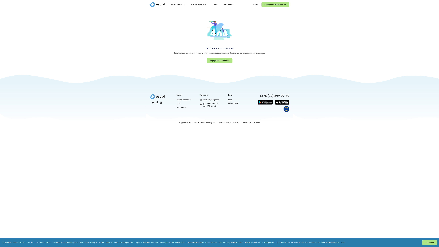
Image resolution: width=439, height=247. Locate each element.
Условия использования (228, 123)
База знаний (228, 4)
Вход (230, 100)
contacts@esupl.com (211, 100)
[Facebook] (157, 103)
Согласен (430, 243)
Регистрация (233, 104)
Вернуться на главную (219, 61)
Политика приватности (251, 123)
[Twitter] (153, 103)
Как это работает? (198, 4)
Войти (255, 4)
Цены (215, 4)
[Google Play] (265, 105)
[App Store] (281, 105)
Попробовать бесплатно (275, 4)
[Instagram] (161, 103)
